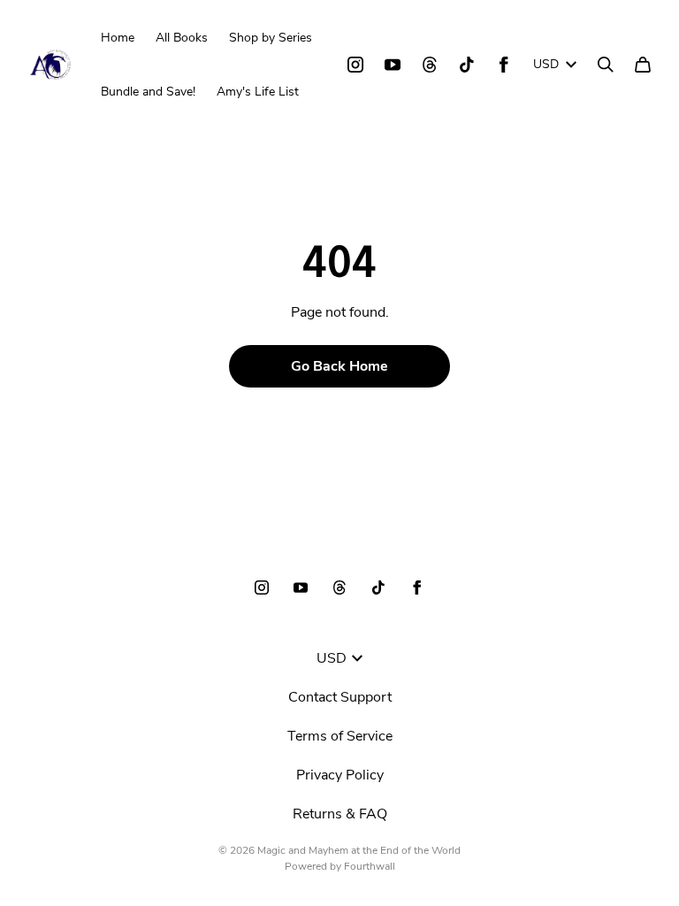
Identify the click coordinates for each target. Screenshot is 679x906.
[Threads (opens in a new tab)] (430, 65)
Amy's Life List (258, 91)
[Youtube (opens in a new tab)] (393, 65)
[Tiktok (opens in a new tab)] (467, 65)
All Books (182, 37)
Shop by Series (270, 37)
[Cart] (643, 65)
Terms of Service (340, 736)
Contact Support (340, 697)
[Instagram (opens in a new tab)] (355, 65)
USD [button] (546, 64)
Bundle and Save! (148, 91)
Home (117, 37)
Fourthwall (369, 866)
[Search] (606, 65)
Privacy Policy (340, 775)
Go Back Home (339, 366)
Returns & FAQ (340, 814)
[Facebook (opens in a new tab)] (504, 65)
